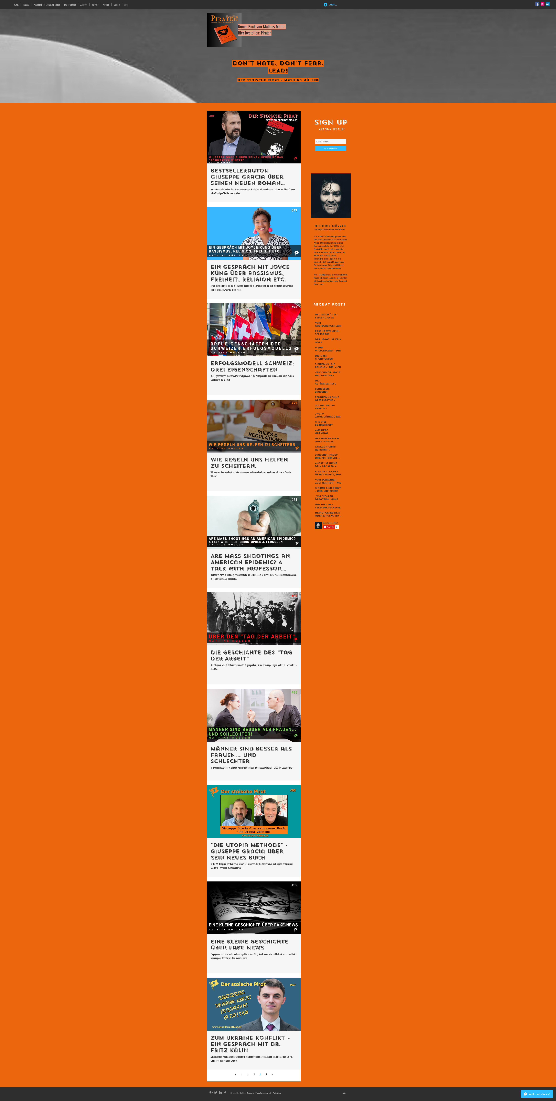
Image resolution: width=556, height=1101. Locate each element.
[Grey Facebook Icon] (225, 1092)
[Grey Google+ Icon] (211, 1092)
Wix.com (277, 1093)
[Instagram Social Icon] (542, 4)
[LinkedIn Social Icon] (548, 4)
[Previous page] (235, 1074)
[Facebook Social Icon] (537, 4)
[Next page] (272, 1074)
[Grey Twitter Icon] (215, 1092)
